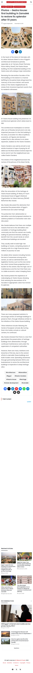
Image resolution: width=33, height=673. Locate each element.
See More (16, 648)
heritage (23, 379)
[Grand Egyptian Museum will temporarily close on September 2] (5, 634)
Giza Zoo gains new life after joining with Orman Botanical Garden (19, 640)
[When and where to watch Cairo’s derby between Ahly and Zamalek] (8, 581)
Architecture (11, 372)
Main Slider (10, 7)
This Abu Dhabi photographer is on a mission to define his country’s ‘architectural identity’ (24, 588)
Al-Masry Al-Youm (20, 660)
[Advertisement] (16, 475)
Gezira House (12, 379)
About (4, 663)
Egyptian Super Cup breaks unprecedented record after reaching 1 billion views (24, 564)
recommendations (20, 7)
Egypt (3, 7)
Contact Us (16, 663)
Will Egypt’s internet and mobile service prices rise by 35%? (15, 625)
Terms (16, 665)
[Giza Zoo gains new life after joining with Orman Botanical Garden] (5, 641)
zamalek (25, 383)
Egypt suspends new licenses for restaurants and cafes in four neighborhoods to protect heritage (8, 568)
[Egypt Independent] (16, 2)
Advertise (9, 663)
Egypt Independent (7, 23)
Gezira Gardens (21, 376)
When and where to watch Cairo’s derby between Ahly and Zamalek (7, 589)
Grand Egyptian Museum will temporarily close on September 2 (21, 632)
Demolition (23, 372)
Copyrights (22, 663)
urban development (11, 383)
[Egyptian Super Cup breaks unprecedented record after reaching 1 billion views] (24, 556)
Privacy (28, 663)
